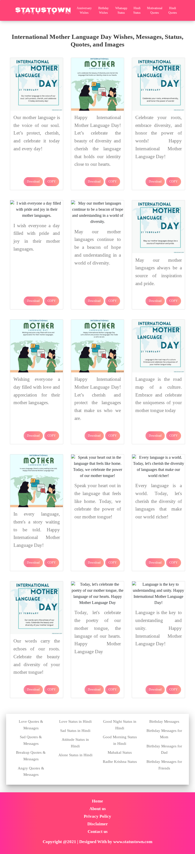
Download (33, 181)
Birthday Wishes (103, 10)
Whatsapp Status (121, 10)
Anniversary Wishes (84, 10)
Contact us (98, 831)
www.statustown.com (132, 841)
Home (97, 801)
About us (97, 808)
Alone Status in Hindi (75, 755)
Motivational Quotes (154, 10)
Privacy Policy (97, 816)
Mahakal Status (120, 752)
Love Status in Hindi (75, 721)
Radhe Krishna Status (120, 762)
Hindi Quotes (172, 10)
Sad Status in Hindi (75, 731)
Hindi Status (137, 10)
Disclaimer (97, 824)
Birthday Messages (164, 721)
